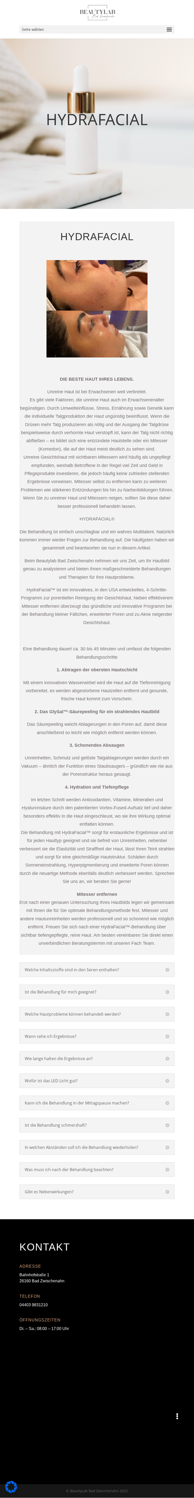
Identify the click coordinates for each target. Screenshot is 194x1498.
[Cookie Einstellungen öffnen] (11, 1491)
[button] (177, 1416)
